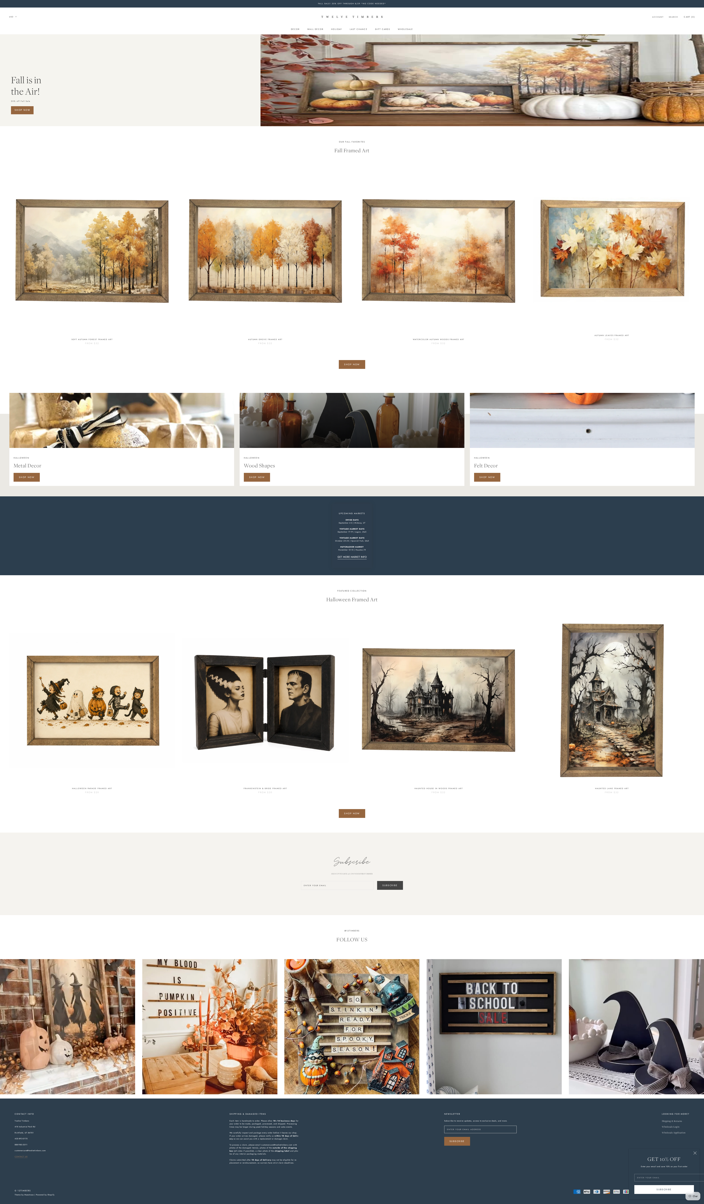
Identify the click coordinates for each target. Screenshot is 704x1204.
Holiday (336, 29)
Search (673, 16)
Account (658, 16)
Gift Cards (382, 29)
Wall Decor (315, 29)
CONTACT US (21, 1156)
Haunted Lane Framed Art (612, 788)
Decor (295, 29)
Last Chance (358, 29)
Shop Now (352, 364)
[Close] (695, 1153)
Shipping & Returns (672, 1121)
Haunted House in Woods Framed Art (439, 788)
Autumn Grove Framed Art (265, 339)
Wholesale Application (673, 1133)
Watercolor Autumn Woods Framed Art (438, 339)
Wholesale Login (670, 1127)
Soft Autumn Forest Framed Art (92, 339)
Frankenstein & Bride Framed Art (265, 788)
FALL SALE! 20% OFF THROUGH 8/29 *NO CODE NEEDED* (352, 3)
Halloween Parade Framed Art (92, 788)
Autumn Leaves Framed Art (612, 335)
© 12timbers (23, 1190)
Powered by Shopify (45, 1194)
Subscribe (664, 1189)
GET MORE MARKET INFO (352, 557)
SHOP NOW (22, 110)
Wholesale (405, 29)
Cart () (689, 16)
